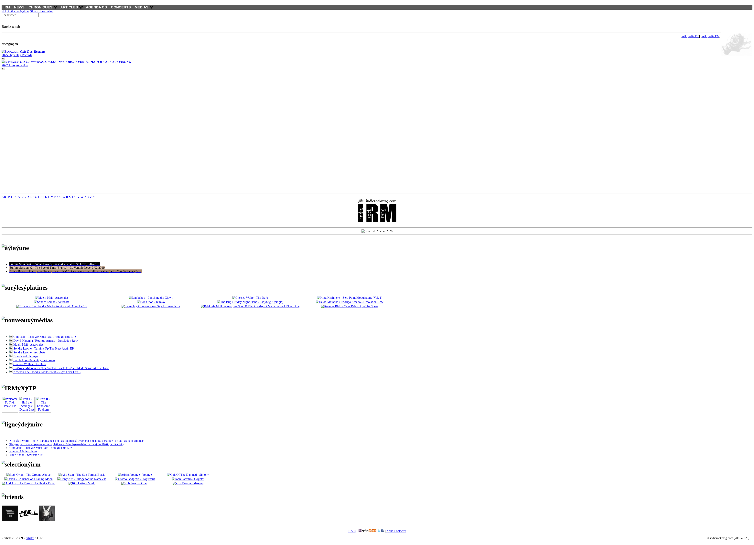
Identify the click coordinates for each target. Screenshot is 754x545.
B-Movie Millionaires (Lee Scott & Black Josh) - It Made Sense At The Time (61, 368)
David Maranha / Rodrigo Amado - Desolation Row (45, 340)
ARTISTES (9, 196)
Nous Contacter (396, 531)
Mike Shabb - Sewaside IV (26, 454)
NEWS (19, 7)
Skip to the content (41, 11)
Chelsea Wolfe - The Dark (29, 364)
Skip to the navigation (15, 11)
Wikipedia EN (710, 36)
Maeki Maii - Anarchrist (28, 344)
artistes (30, 538)
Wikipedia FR (690, 36)
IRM (7, 7)
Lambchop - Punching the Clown (34, 360)
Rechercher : (9, 15)
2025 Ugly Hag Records (23, 53)
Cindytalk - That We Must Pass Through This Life (44, 336)
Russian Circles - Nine (23, 451)
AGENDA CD (96, 7)
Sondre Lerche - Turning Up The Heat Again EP (43, 348)
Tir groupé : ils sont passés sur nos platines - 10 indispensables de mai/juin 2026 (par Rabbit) (66, 444)
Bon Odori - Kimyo (25, 356)
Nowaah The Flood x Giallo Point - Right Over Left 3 (47, 372)
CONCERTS (121, 7)
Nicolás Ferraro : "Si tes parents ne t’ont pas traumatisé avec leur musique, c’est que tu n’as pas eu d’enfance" (77, 440)
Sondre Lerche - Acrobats (29, 352)
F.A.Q (352, 531)
